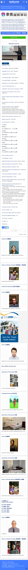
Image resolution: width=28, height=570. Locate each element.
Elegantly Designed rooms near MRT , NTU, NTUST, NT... (14, 474)
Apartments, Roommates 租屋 (9, 372)
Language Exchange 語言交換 (6, 8)
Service (22, 565)
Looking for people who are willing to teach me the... (12, 409)
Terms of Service (17, 565)
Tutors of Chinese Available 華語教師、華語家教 (14, 33)
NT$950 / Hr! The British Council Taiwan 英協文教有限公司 (13, 22)
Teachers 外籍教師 (6, 239)
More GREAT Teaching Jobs (9, 366)
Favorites (14, 40)
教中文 (19, 8)
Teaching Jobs (3, 6)
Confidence (4, 533)
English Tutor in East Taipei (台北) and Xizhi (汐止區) (13, 361)
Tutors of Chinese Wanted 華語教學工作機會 (13, 479)
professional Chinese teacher (8, 281)
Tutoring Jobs (12, 6)
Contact (3, 567)
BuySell (21, 6)
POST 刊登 (14, 37)
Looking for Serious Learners (8, 452)
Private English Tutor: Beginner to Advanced (11, 308)
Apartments (17, 6)
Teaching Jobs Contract (10, 567)
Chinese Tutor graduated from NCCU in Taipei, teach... (13, 555)
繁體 (24, 8)
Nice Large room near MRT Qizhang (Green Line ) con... (14, 431)
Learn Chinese (14, 8)
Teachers (8, 6)
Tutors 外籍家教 (6, 292)
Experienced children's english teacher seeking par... (13, 255)
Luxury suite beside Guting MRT (8, 388)
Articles (21, 8)
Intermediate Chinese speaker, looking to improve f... (13, 495)
